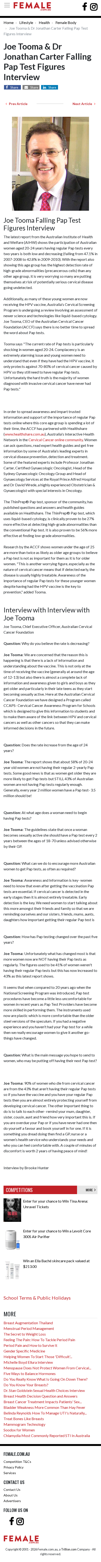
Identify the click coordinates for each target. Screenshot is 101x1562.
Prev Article (17, 104)
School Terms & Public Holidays (37, 1298)
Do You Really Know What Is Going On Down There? (46, 1379)
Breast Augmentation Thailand (28, 1322)
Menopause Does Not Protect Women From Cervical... (47, 1368)
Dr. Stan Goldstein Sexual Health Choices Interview (44, 1390)
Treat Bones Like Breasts (24, 1418)
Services (10, 1473)
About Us (11, 1495)
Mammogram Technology (24, 1424)
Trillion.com (69, 1549)
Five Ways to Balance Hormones (30, 1373)
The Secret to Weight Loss (25, 1334)
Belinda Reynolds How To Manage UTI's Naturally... (45, 1413)
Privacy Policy (13, 1467)
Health (44, 22)
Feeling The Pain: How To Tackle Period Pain (39, 1339)
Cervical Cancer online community (55, 439)
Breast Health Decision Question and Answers (41, 1396)
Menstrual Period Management (29, 1328)
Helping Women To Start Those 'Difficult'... (38, 1356)
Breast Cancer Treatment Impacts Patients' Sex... (43, 1401)
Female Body (65, 22)
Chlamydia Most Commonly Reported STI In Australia (47, 1435)
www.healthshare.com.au (25, 434)
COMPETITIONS (19, 1189)
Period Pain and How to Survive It (30, 1345)
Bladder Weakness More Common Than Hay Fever (44, 1407)
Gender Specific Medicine (24, 1351)
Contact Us (12, 1490)
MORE (90, 1189)
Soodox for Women (19, 1430)
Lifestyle (26, 22)
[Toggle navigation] (8, 5)
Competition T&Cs (17, 1462)
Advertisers (12, 1501)
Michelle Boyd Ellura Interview (28, 1362)
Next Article (83, 104)
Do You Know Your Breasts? (26, 1385)
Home (9, 22)
